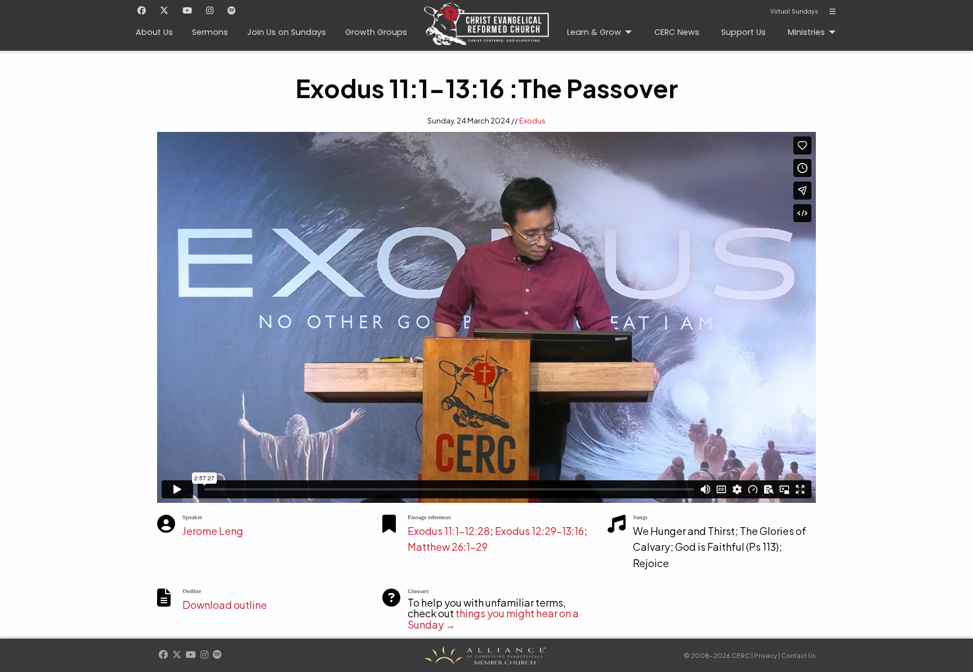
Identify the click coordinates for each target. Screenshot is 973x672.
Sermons (210, 32)
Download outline (224, 604)
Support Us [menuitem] (743, 32)
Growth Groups (376, 32)
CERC (486, 25)
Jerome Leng (212, 530)
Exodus (532, 120)
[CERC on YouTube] (187, 11)
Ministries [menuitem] (806, 32)
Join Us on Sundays (286, 32)
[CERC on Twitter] (164, 11)
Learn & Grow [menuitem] (594, 32)
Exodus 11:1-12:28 (449, 530)
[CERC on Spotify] (232, 11)
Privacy (765, 655)
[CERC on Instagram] (209, 11)
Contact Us (798, 655)
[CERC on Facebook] (141, 11)
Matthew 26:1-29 (448, 546)
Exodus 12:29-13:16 (539, 530)
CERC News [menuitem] (676, 32)
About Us (154, 32)
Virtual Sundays (794, 11)
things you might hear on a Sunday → (493, 619)
